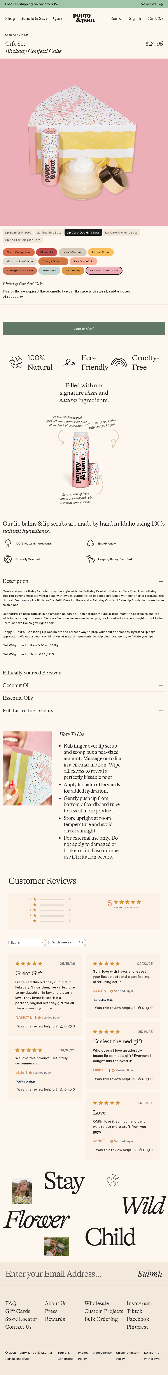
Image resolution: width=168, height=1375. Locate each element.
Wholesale (96, 1303)
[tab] (18, 232)
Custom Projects (103, 1311)
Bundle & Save (34, 18)
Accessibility (102, 1352)
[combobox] (27, 942)
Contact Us (18, 1327)
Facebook (138, 1319)
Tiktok (134, 1311)
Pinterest (137, 1327)
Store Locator (21, 1319)
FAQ (11, 1303)
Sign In (135, 18)
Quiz (58, 18)
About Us (55, 1303)
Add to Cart (84, 328)
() (155, 18)
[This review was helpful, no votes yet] (61, 1026)
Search (117, 18)
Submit (150, 1274)
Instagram (139, 1303)
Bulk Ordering (101, 1319)
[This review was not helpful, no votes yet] (70, 1026)
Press (51, 1311)
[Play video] (10, 797)
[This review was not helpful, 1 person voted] (148, 1150)
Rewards (55, 1319)
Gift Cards (17, 1311)
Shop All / (11, 34)
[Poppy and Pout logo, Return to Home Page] (84, 18)
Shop (10, 18)
